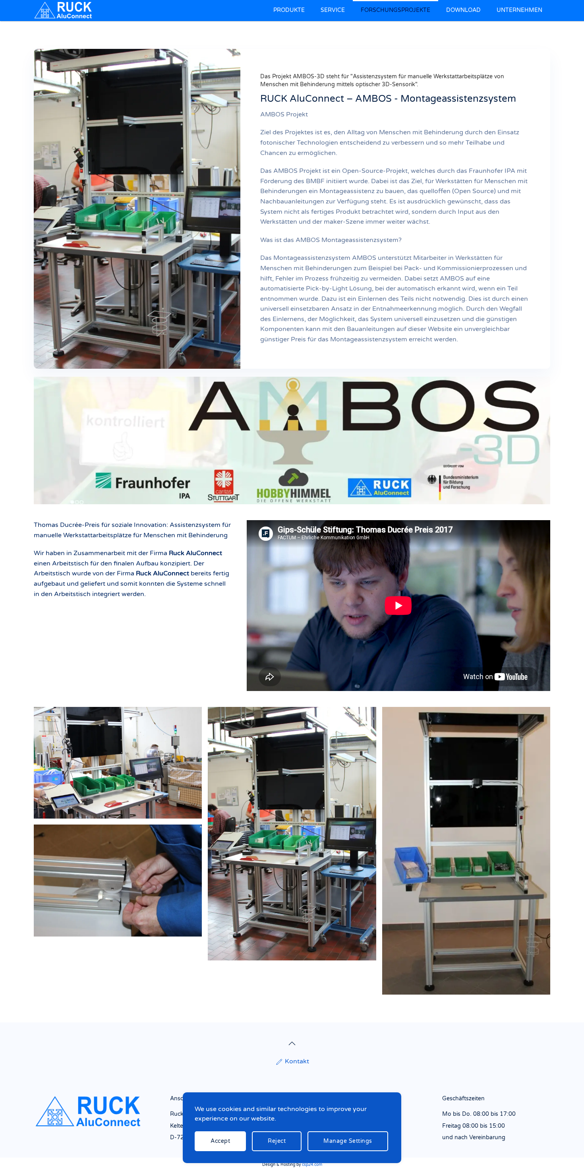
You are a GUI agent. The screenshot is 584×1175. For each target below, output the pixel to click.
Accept (220, 1141)
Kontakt (297, 1061)
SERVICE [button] (333, 10)
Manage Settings (347, 1141)
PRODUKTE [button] (289, 10)
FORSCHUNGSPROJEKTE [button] (395, 10)
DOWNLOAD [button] (463, 10)
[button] (292, 1043)
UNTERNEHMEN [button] (519, 10)
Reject (277, 1141)
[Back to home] (65, 10)
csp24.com (312, 1164)
